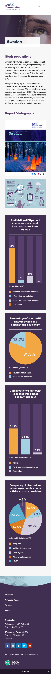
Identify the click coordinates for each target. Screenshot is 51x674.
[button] (44, 7)
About (7, 611)
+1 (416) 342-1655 (22, 624)
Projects (8, 605)
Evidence (9, 595)
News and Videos (12, 600)
